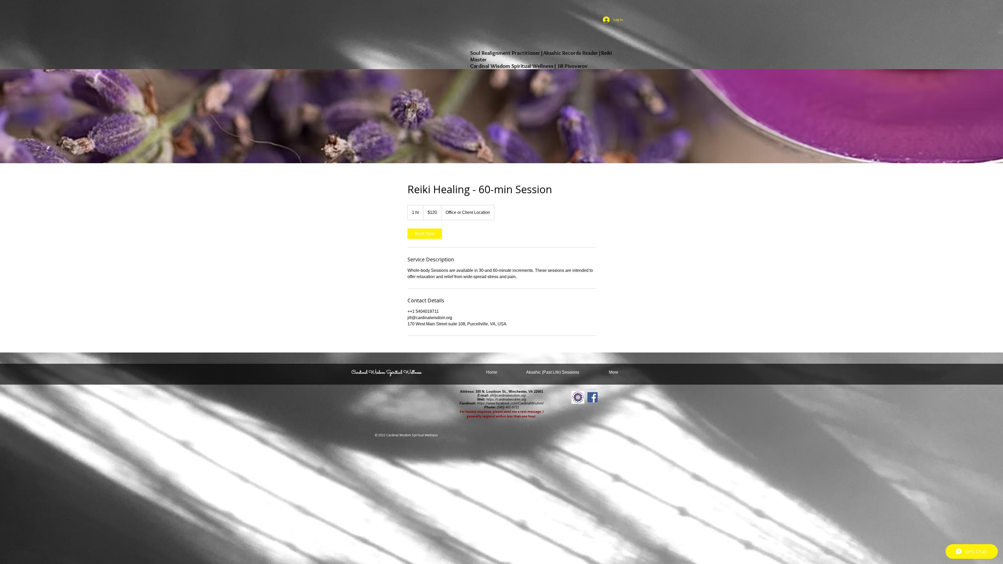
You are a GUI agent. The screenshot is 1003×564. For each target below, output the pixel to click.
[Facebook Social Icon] (592, 397)
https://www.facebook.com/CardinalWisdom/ (510, 403)
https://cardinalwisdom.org (506, 399)
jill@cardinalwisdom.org (508, 395)
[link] (424, 233)
